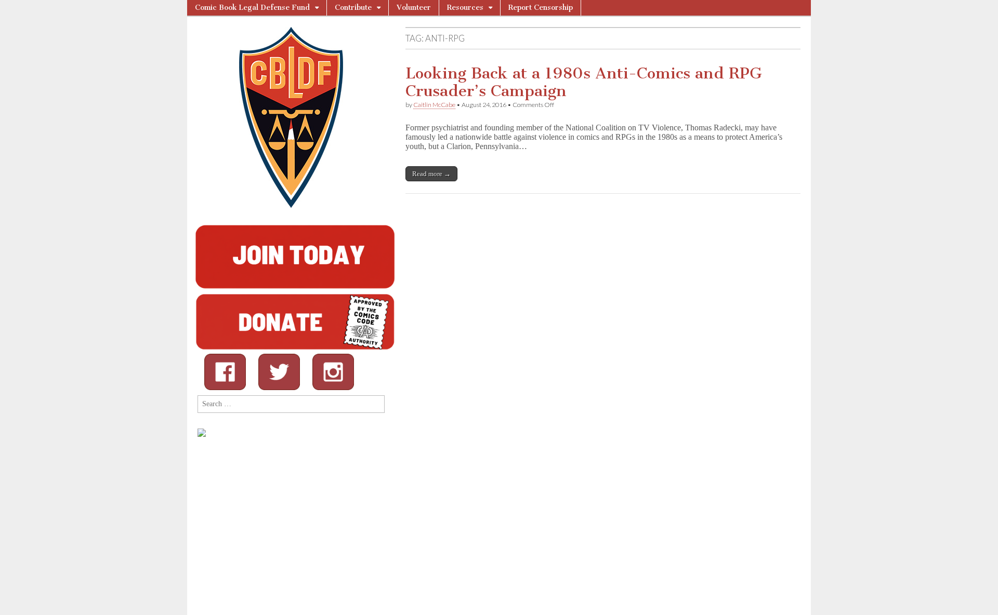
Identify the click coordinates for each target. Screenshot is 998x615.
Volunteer (414, 7)
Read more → (431, 174)
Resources (465, 7)
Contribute (353, 7)
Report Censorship (540, 7)
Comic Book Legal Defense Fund (252, 7)
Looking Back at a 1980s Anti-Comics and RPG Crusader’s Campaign (583, 82)
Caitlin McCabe (434, 105)
